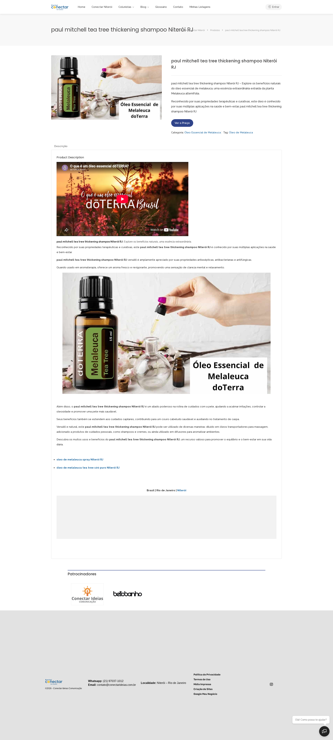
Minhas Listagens (199, 6)
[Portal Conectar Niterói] (60, 6)
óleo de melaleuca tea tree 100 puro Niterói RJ (88, 467)
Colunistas (124, 6)
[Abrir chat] (324, 731)
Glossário (161, 6)
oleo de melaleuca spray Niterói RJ (80, 459)
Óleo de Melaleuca (241, 132)
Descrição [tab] (60, 146)
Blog (143, 6)
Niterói (181, 490)
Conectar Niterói (102, 6)
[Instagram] (271, 684)
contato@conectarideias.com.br (116, 684)
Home (81, 6)
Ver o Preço (182, 123)
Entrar (275, 6)
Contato (178, 6)
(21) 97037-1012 (113, 681)
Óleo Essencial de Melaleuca (202, 132)
